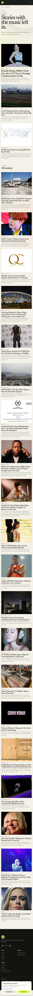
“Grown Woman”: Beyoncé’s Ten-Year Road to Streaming (16, 729)
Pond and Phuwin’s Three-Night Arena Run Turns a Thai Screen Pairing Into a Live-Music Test (14, 315)
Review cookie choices (7, 988)
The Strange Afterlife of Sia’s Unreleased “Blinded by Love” (13, 803)
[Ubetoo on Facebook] (6, 945)
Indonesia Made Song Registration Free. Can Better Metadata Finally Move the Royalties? (15, 428)
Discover (3, 952)
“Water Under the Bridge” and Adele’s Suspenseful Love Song (16, 915)
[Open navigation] (30, 2)
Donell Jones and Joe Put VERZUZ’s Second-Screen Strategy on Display (15, 352)
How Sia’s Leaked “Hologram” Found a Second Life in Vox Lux (16, 839)
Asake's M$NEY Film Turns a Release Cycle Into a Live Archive (16, 582)
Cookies (11, 981)
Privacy (6, 981)
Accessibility (3, 969)
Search (2, 954)
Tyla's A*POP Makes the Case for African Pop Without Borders (14, 547)
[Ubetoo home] (14, 2)
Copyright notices (20, 954)
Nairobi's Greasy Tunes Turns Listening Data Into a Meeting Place (15, 619)
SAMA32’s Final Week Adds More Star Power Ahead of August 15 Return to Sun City (15, 507)
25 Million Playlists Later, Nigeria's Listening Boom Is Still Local (15, 656)
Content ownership (21, 952)
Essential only (9, 991)
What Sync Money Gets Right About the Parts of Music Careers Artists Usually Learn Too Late (15, 469)
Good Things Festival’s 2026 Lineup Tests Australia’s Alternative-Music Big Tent (16, 113)
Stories (2, 958)
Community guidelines (5, 971)
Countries (3, 956)
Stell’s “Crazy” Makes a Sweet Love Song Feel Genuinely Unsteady (15, 240)
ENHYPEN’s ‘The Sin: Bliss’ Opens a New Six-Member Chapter (15, 391)
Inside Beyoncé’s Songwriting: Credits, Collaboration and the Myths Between (16, 766)
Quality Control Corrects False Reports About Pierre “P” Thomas (14, 277)
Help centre (3, 965)
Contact (2, 967)
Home (2, 7)
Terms (2, 981)
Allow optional (24, 991)
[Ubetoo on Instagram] (9, 945)
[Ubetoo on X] (2, 945)
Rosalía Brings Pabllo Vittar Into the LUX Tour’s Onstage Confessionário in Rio (15, 73)
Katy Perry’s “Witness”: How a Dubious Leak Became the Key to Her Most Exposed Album (16, 877)
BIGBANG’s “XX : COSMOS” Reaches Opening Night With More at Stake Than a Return (16, 201)
